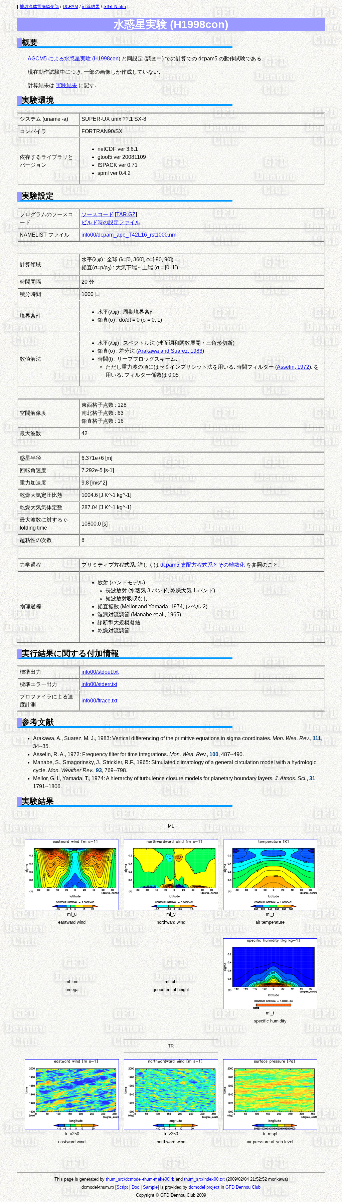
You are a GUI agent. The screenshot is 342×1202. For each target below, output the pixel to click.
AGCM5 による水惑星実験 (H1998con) (74, 58)
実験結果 (66, 85)
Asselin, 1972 (293, 367)
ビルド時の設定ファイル (110, 222)
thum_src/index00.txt (204, 1179)
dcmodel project (204, 1187)
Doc (135, 1187)
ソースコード (97, 214)
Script (122, 1187)
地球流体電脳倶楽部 (39, 6)
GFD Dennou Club (243, 1187)
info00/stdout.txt (100, 672)
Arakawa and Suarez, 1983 (170, 351)
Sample (150, 1187)
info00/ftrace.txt (99, 700)
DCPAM (70, 6)
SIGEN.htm (115, 6)
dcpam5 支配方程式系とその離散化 (203, 565)
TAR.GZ (126, 214)
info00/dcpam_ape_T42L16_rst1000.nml (129, 235)
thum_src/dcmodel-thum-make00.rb (140, 1179)
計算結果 (91, 6)
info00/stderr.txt (99, 684)
